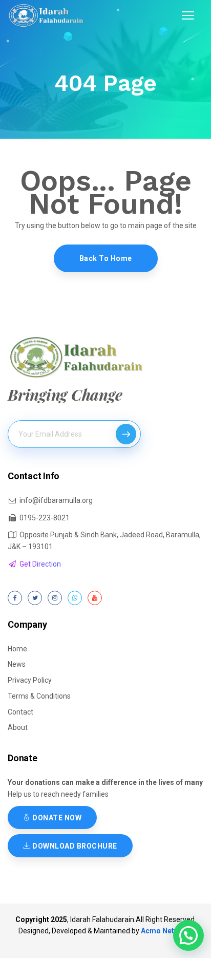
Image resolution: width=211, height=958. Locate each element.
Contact (20, 712)
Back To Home (105, 258)
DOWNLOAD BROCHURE (74, 846)
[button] (188, 935)
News (17, 664)
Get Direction (40, 564)
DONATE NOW (56, 818)
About (18, 727)
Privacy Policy (30, 680)
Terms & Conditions (39, 696)
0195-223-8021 (44, 518)
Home (17, 649)
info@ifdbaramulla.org (56, 500)
